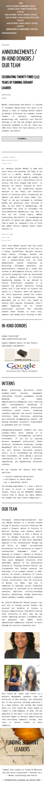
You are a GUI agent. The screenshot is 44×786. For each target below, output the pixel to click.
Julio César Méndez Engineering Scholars (20, 6)
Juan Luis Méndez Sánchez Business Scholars (21, 15)
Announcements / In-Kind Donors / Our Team (21, 29)
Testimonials (22, 139)
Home (21, 3)
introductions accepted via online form (22, 780)
